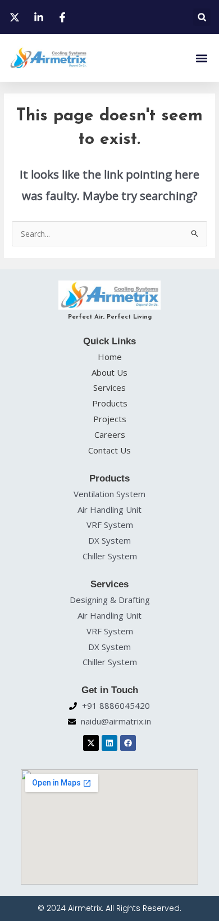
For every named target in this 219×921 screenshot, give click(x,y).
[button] (202, 17)
